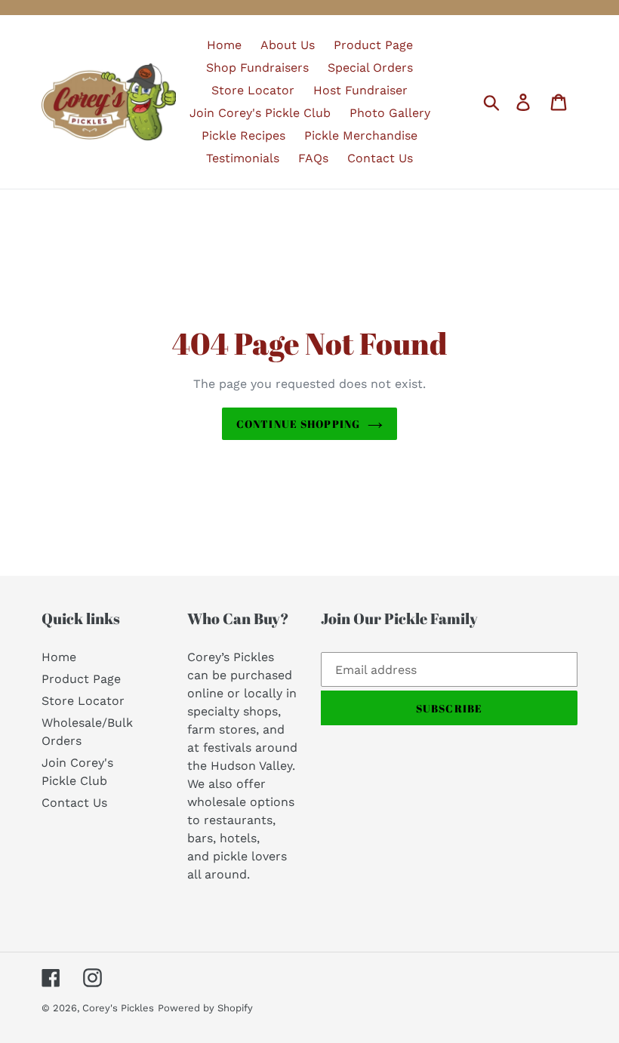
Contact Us (74, 802)
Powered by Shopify (205, 1008)
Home (59, 657)
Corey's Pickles (118, 1008)
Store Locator (83, 701)
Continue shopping (298, 424)
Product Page (81, 679)
